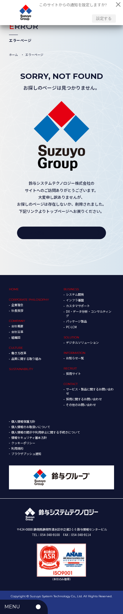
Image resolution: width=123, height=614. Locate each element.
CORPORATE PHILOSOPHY (29, 300)
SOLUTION (71, 337)
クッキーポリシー (23, 443)
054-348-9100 (50, 534)
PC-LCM (71, 327)
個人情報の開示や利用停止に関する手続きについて (45, 432)
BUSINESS (71, 289)
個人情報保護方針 (23, 421)
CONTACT (71, 384)
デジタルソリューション (82, 342)
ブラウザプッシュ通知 (26, 453)
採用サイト (73, 373)
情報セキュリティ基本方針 (29, 437)
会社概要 (17, 326)
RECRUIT (70, 368)
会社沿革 (17, 331)
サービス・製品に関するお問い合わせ (90, 391)
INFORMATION (74, 353)
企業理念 (17, 305)
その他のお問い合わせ (81, 404)
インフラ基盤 (75, 300)
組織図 (15, 337)
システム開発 (75, 294)
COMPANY (17, 321)
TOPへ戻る (35, 232)
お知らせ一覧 (75, 358)
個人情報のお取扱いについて (30, 426)
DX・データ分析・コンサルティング (88, 313)
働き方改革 (18, 353)
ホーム (13, 54)
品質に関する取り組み (26, 358)
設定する (104, 18)
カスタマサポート (78, 305)
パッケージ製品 (76, 321)
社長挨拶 (17, 310)
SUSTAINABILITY (21, 369)
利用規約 (17, 448)
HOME (14, 289)
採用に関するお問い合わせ (84, 399)
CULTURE (16, 348)
